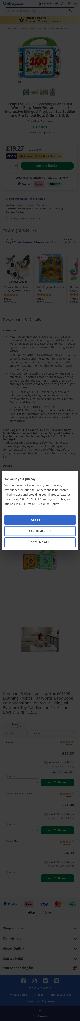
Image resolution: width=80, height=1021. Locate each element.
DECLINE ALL (40, 542)
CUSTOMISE (38, 531)
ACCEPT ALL (40, 519)
